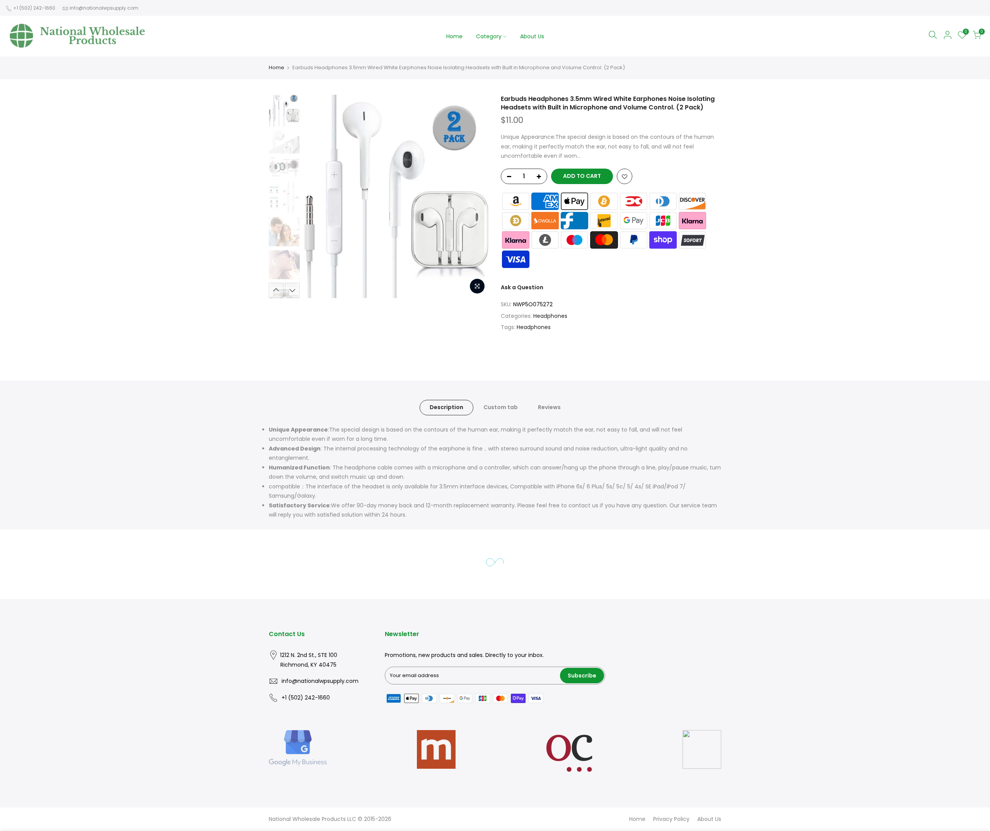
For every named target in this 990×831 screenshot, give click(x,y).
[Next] (475, 196)
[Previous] (317, 196)
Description (446, 407)
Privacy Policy (671, 819)
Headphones (550, 316)
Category (489, 36)
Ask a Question (522, 287)
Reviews (549, 407)
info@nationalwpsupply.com (104, 8)
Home (454, 36)
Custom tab (500, 407)
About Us (532, 36)
